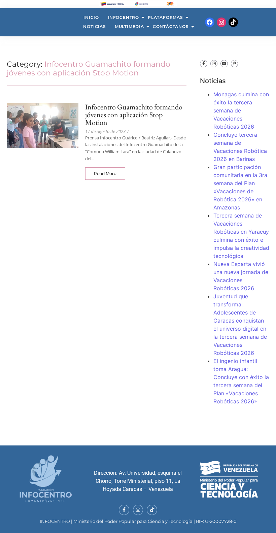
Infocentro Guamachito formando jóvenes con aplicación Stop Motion (133, 114)
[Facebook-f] (203, 63)
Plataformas (165, 17)
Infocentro (123, 17)
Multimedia (129, 26)
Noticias (94, 26)
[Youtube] (224, 63)
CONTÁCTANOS (171, 26)
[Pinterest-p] (234, 63)
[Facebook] (209, 22)
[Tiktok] (233, 22)
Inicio (91, 17)
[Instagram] (221, 22)
